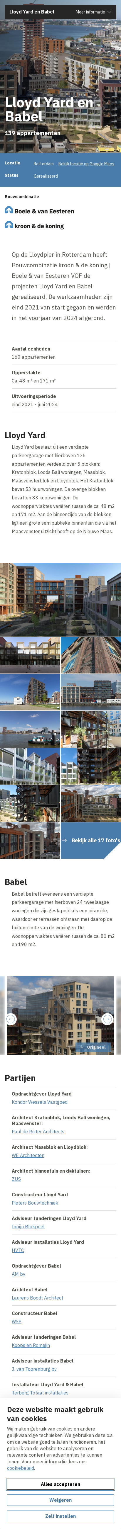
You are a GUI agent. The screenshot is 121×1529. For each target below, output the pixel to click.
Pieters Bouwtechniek (35, 1203)
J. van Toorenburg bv (34, 1369)
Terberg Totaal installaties (40, 1393)
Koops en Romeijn (31, 1345)
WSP (16, 1321)
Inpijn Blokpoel (28, 1226)
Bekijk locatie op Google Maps (86, 163)
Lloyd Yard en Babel (31, 12)
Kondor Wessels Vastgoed (40, 1102)
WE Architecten (28, 1155)
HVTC (18, 1250)
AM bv (18, 1274)
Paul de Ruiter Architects (38, 1132)
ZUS (16, 1179)
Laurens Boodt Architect (37, 1298)
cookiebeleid (20, 1468)
